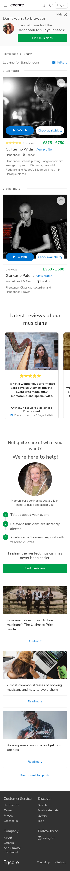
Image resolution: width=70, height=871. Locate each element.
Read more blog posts (35, 775)
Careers (9, 843)
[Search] (43, 5)
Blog (41, 821)
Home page (10, 54)
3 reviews (28, 143)
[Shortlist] (50, 5)
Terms (8, 810)
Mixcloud (60, 862)
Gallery (42, 816)
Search (42, 805)
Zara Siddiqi (38, 408)
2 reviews (11, 269)
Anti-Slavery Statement (12, 850)
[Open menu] (5, 5)
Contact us (11, 821)
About (8, 838)
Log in (61, 5)
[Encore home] (17, 5)
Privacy (8, 816)
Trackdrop (43, 862)
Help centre (11, 805)
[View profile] (35, 109)
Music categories (49, 810)
